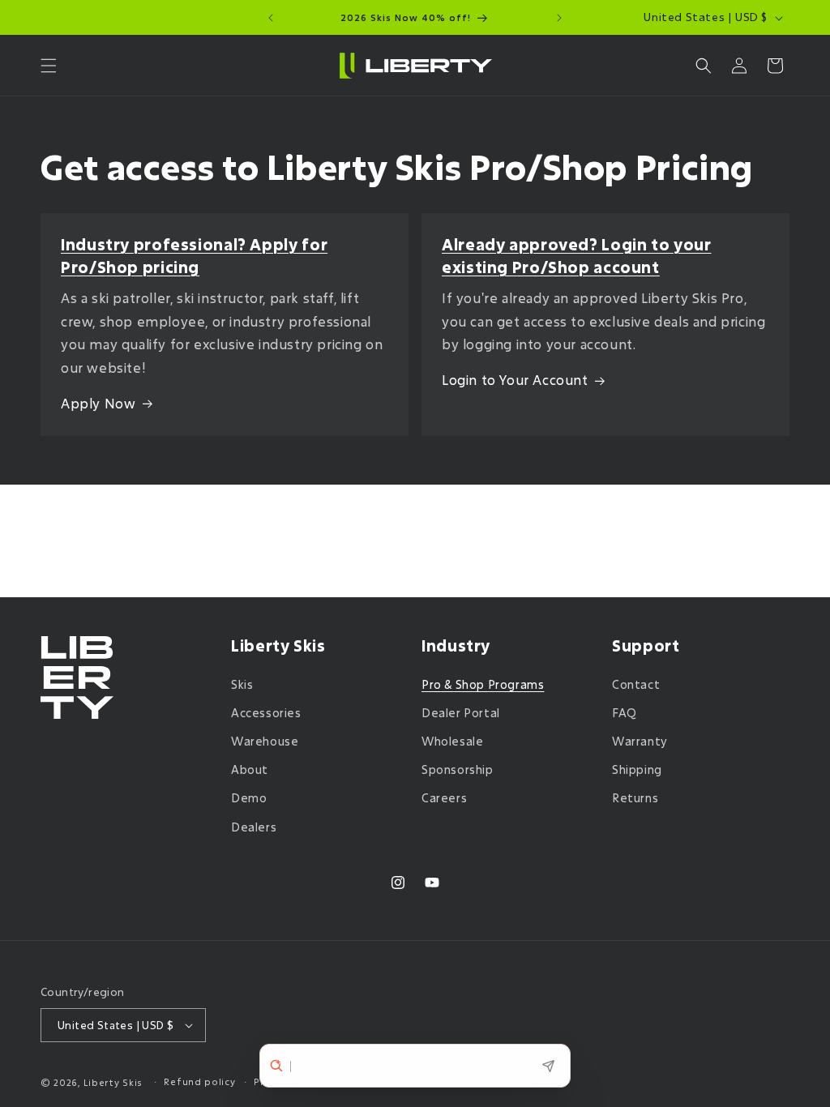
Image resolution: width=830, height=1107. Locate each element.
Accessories (266, 712)
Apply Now (98, 403)
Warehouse (264, 741)
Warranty (640, 741)
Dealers (253, 827)
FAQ (624, 712)
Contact (636, 684)
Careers (444, 798)
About (249, 769)
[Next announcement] (559, 17)
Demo (249, 798)
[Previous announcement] (271, 17)
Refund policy (199, 1081)
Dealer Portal (460, 712)
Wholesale (452, 741)
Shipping (637, 769)
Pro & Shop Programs (482, 684)
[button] (48, 65)
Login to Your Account (515, 379)
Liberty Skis (113, 1082)
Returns (635, 798)
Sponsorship (457, 769)
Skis (242, 684)
